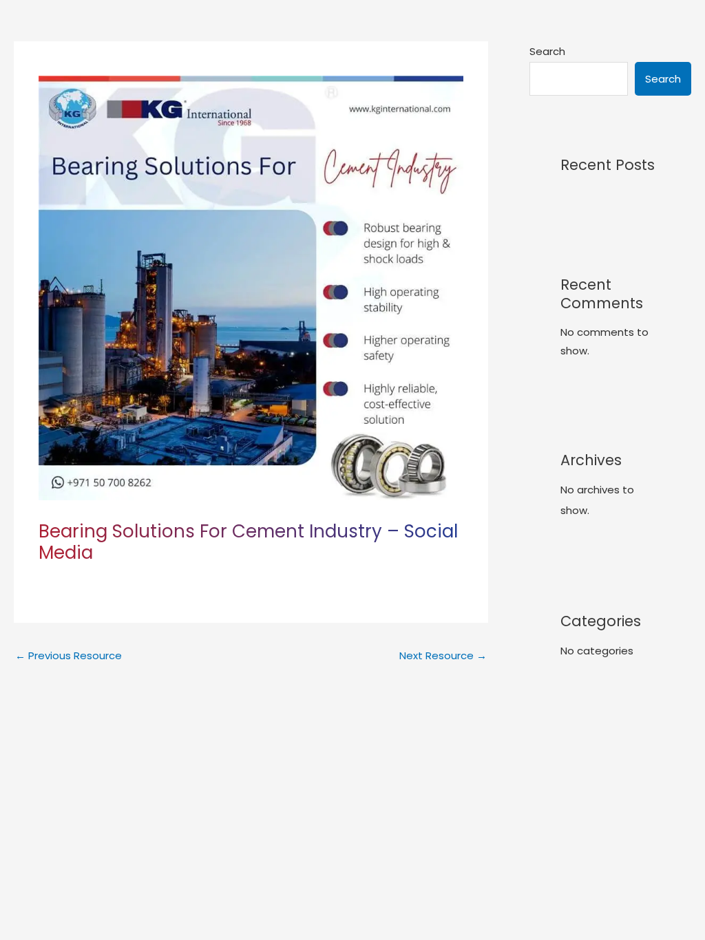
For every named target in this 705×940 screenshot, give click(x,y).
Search (547, 51)
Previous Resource (68, 655)
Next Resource (443, 655)
